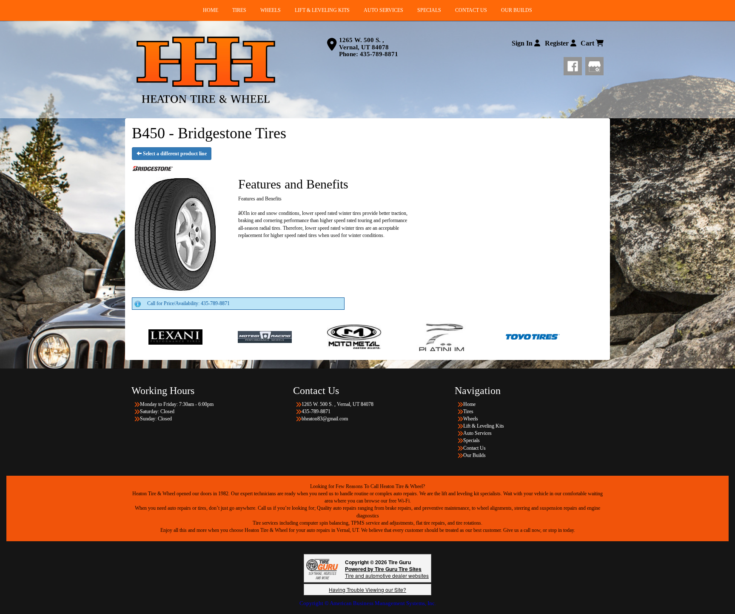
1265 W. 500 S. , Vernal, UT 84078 (364, 44)
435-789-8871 (379, 54)
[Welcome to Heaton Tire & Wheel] (205, 70)
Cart (588, 43)
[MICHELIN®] (594, 336)
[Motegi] (210, 336)
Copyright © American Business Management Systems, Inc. (367, 603)
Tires (468, 411)
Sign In (523, 43)
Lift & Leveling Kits (483, 426)
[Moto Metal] (299, 336)
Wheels (470, 419)
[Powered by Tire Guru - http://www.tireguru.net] (322, 568)
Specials (471, 440)
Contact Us (474, 448)
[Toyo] (478, 336)
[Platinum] (389, 336)
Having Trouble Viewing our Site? (367, 589)
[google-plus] (594, 64)
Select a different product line (174, 154)
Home (469, 404)
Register (557, 43)
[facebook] (574, 64)
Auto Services (477, 433)
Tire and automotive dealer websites (387, 572)
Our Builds (474, 455)
